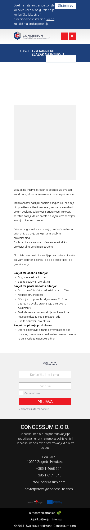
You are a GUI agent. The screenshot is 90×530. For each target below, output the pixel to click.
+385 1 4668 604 (48, 469)
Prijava (45, 401)
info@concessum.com (49, 482)
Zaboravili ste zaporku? (34, 409)
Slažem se (65, 6)
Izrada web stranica (42, 513)
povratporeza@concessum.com (48, 489)
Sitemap (57, 519)
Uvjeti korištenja (39, 519)
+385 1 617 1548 (48, 475)
